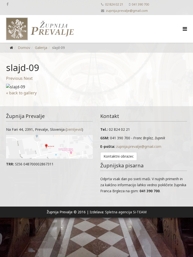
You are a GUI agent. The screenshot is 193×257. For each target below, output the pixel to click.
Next (28, 78)
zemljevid (74, 129)
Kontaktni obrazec (119, 156)
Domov (24, 47)
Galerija (41, 47)
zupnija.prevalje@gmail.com (127, 11)
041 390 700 (140, 4)
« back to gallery (21, 93)
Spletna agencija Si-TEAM (126, 212)
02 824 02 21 (114, 4)
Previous (14, 78)
